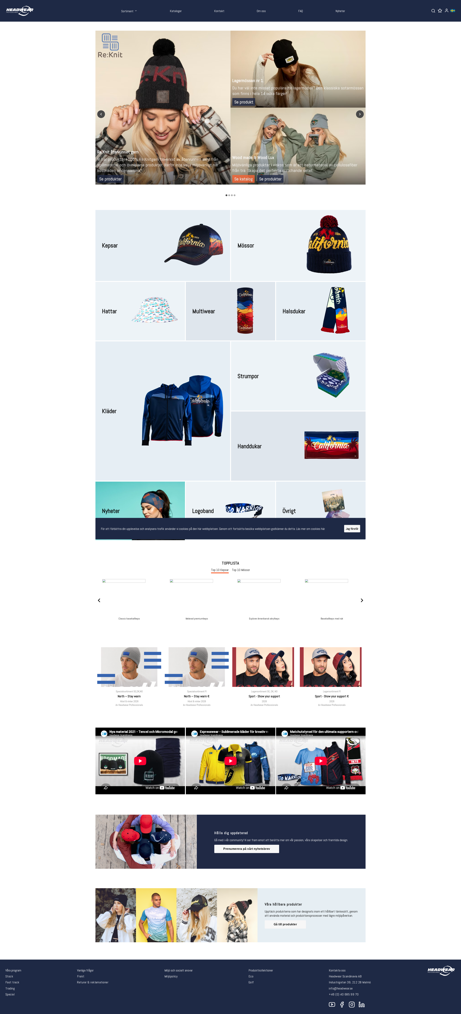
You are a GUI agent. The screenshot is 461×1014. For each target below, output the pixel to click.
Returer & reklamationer (92, 982)
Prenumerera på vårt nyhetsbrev (246, 848)
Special (10, 994)
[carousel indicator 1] (226, 195)
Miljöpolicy (171, 976)
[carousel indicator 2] (229, 195)
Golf (251, 982)
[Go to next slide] (351, 677)
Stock (9, 976)
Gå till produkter (285, 924)
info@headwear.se (341, 988)
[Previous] (101, 114)
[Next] (360, 114)
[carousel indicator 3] (231, 195)
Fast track (12, 982)
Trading (10, 988)
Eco (251, 976)
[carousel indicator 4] (234, 195)
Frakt (80, 976)
